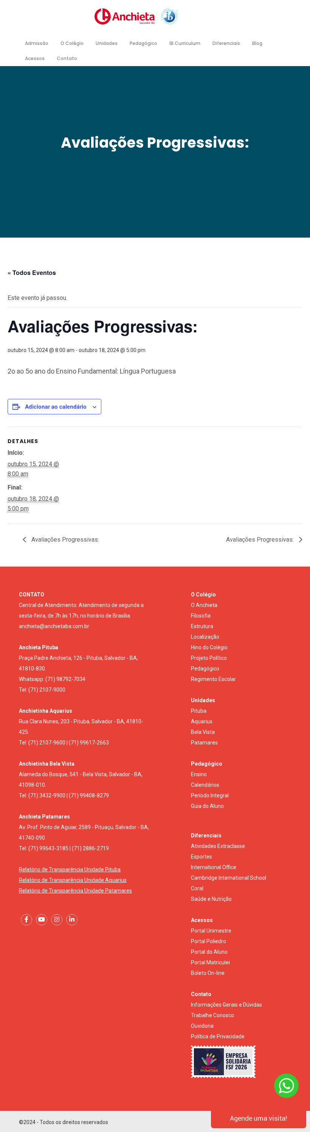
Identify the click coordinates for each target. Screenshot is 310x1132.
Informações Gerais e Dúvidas (226, 1005)
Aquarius (201, 721)
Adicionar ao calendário (56, 406)
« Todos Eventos (32, 272)
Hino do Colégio (209, 647)
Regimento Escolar (213, 679)
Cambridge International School (228, 878)
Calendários (205, 785)
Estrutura (202, 626)
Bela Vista (203, 732)
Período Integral (210, 795)
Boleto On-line (208, 973)
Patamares (204, 743)
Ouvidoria (202, 1026)
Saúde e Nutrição (211, 899)
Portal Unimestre (211, 931)
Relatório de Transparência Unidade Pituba (70, 869)
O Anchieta (204, 605)
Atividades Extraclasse (218, 846)
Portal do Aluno (209, 952)
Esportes (201, 857)
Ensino (199, 774)
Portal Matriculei (210, 962)
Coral (197, 888)
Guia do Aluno (207, 806)
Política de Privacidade (218, 1036)
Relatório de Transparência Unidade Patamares (75, 891)
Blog (257, 43)
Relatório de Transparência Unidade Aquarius (73, 880)
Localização (205, 637)
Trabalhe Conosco (212, 1015)
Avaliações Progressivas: (64, 539)
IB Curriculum (184, 43)
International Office (213, 867)
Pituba (198, 711)
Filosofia (201, 616)
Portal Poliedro (208, 941)
